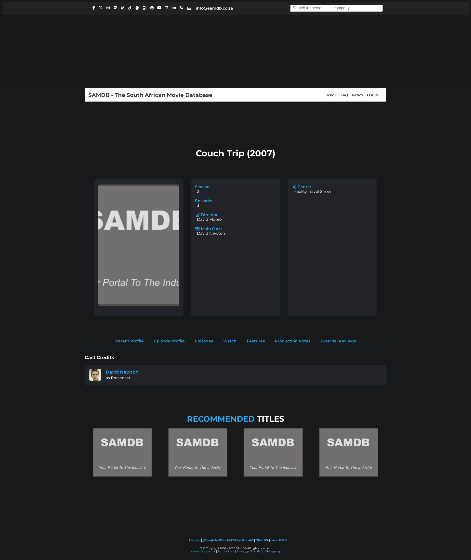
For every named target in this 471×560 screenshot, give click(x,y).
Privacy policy (246, 551)
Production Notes (292, 341)
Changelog (272, 551)
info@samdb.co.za (214, 8)
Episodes (204, 341)
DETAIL (122, 481)
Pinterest (244, 540)
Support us (208, 551)
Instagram (206, 540)
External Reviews (338, 341)
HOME (331, 95)
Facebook (191, 540)
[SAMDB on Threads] (122, 7)
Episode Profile (169, 341)
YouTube (250, 540)
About (195, 551)
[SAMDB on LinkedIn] (166, 7)
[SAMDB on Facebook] (93, 7)
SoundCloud (273, 540)
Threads (221, 540)
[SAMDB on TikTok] (130, 7)
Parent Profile (129, 341)
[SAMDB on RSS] (181, 7)
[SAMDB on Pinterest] (151, 7)
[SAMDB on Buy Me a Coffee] (137, 7)
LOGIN (372, 95)
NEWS (357, 95)
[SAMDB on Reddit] (144, 7)
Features (256, 341)
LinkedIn (259, 540)
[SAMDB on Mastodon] (115, 7)
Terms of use (226, 551)
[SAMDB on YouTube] (159, 7)
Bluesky (265, 540)
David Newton (122, 372)
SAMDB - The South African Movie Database (150, 95)
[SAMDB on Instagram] (108, 7)
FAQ (344, 95)
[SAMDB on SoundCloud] (173, 7)
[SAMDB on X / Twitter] (100, 7)
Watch (229, 341)
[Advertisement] (235, 51)
